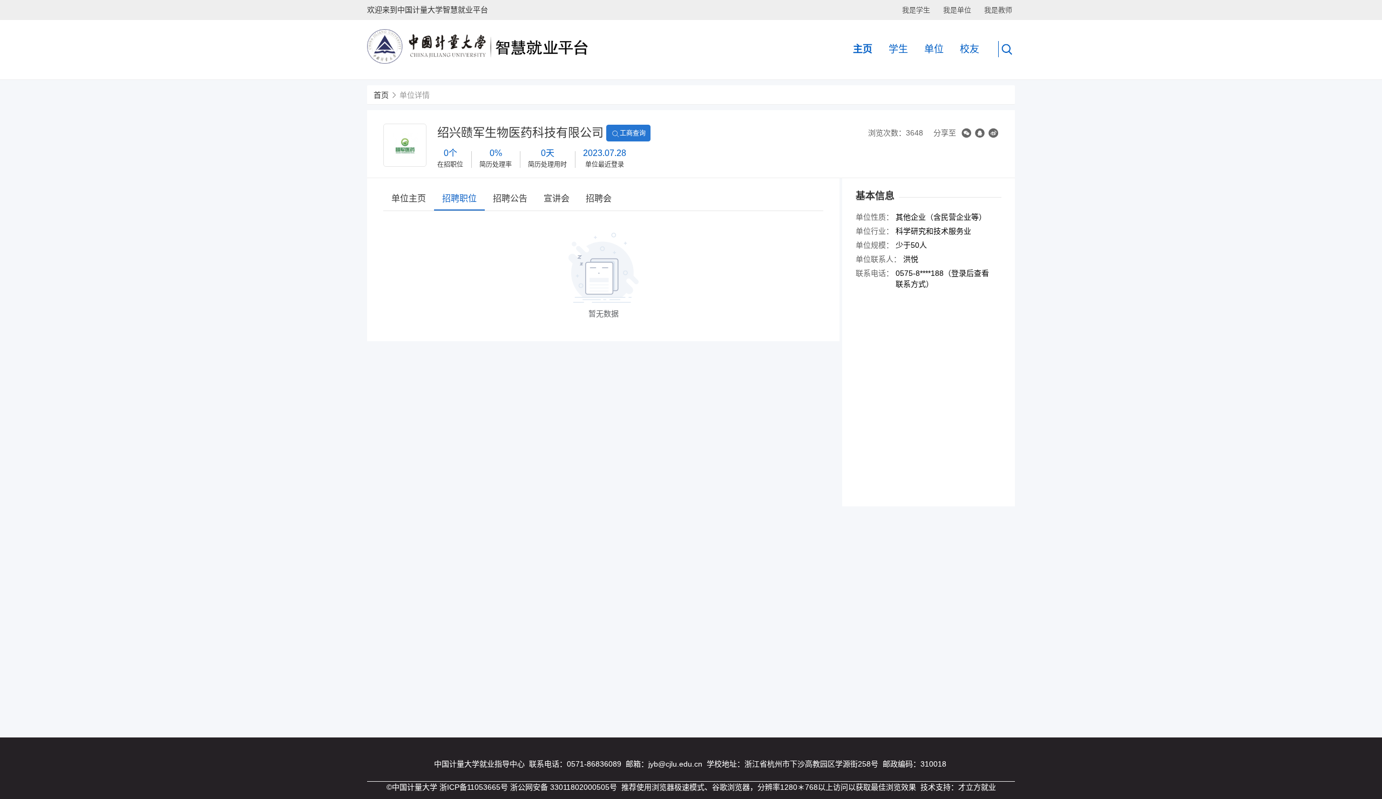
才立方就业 (977, 787)
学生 (898, 49)
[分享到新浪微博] (993, 133)
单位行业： (874, 231)
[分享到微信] (966, 133)
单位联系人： (878, 259)
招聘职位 (459, 198)
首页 (381, 95)
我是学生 (916, 10)
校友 (969, 49)
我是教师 (998, 10)
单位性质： (874, 217)
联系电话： (874, 273)
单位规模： (874, 245)
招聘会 (599, 198)
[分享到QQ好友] (979, 133)
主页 (862, 49)
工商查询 (633, 133)
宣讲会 (557, 198)
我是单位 (957, 10)
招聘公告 (510, 198)
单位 (934, 49)
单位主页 (408, 198)
